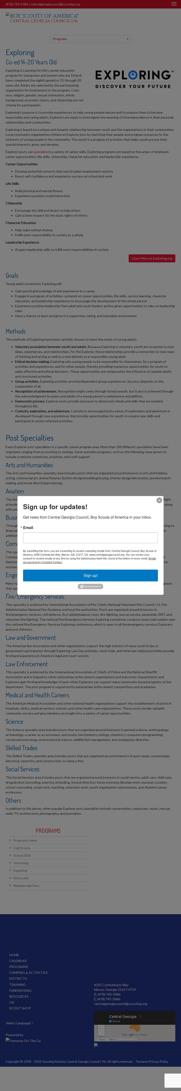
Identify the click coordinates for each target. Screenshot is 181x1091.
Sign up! (91, 575)
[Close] (159, 500)
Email (28, 527)
